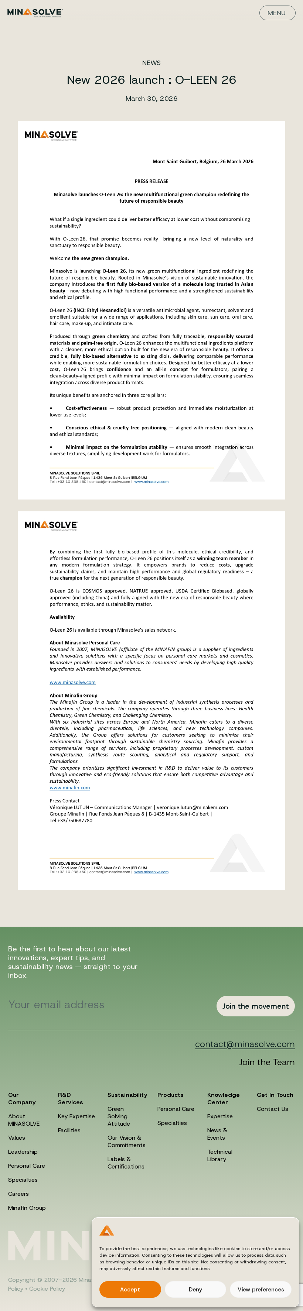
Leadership (23, 1152)
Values (16, 1138)
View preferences (261, 1289)
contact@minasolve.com (245, 1044)
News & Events (217, 1134)
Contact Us (272, 1109)
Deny (195, 1289)
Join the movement (255, 1006)
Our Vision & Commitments (127, 1141)
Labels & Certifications (126, 1162)
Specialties (23, 1180)
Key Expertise (76, 1116)
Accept (130, 1289)
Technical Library (219, 1155)
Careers (18, 1194)
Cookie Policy (47, 1289)
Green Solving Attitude (119, 1116)
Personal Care (26, 1166)
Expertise (220, 1116)
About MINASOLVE (24, 1120)
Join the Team (267, 1062)
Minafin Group (27, 1208)
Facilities (69, 1130)
